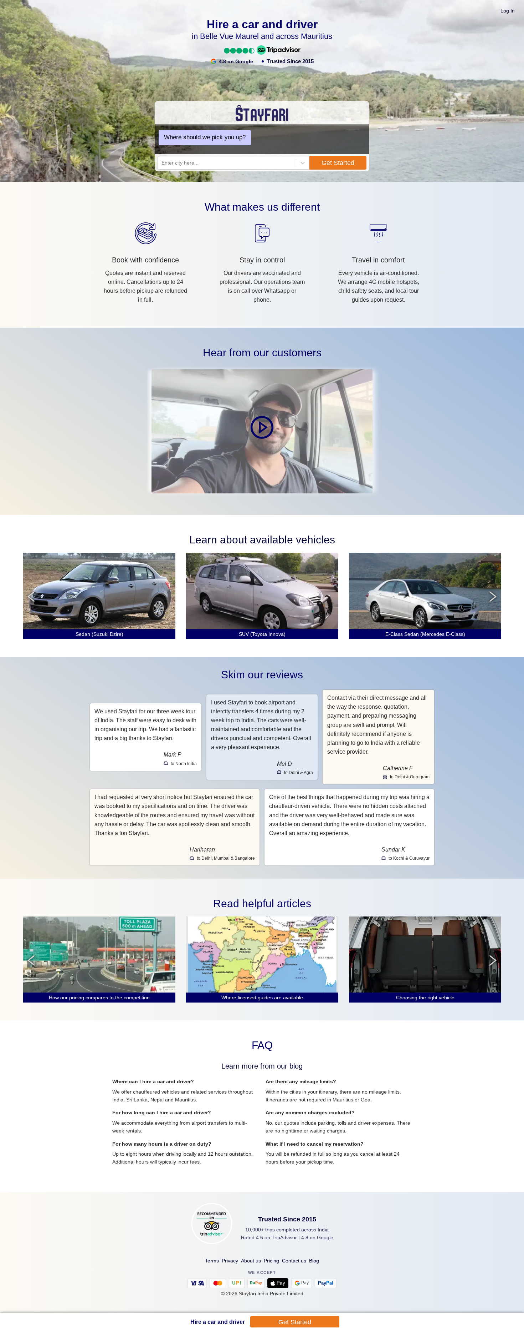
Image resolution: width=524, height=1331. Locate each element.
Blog (314, 1261)
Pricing (271, 1261)
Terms (212, 1261)
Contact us (294, 1261)
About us (251, 1261)
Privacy (230, 1261)
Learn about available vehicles (262, 540)
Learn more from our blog (262, 1066)
